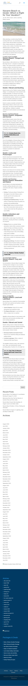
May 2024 (5, 439)
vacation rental (7, 626)
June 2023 (5, 463)
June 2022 (5, 489)
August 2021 (6, 511)
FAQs (21, 670)
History (16, 670)
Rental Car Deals (8, 657)
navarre (8, 19)
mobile (5, 606)
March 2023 (6, 470)
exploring (19, 17)
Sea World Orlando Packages (11, 646)
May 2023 (5, 465)
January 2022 (6, 500)
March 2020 (6, 549)
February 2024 (6, 446)
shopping (6, 619)
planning (6, 617)
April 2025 (5, 430)
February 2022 (6, 498)
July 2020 (5, 540)
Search (22, 387)
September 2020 (7, 536)
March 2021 (6, 522)
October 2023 (6, 454)
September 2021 (7, 509)
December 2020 (7, 529)
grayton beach (7, 600)
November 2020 (7, 531)
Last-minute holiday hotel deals (11, 650)
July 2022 (5, 487)
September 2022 (7, 483)
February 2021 (6, 525)
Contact (13, 672)
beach (11, 17)
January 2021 (6, 527)
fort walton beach (8, 598)
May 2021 (5, 518)
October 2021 (6, 507)
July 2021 (5, 514)
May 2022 (5, 492)
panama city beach (8, 613)
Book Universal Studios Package (11, 644)
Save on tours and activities (10, 653)
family (5, 593)
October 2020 (6, 533)
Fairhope (6, 591)
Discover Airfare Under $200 (10, 655)
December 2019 (6, 555)
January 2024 (6, 448)
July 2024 (5, 435)
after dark (6, 580)
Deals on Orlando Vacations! (10, 648)
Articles (6, 670)
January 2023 (6, 474)
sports (5, 621)
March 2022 (6, 496)
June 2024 (5, 437)
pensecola (6, 615)
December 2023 (7, 450)
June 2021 (5, 516)
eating (5, 587)
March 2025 (6, 432)
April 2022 (5, 494)
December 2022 (7, 476)
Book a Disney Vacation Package (11, 642)
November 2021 (6, 505)
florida (4, 19)
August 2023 (6, 459)
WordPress (14, 678)
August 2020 (6, 538)
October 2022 (6, 481)
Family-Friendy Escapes (9, 659)
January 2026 (6, 428)
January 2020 (6, 553)
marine (5, 604)
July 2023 (5, 461)
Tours (11, 670)
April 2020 (5, 547)
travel (5, 624)
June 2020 (5, 542)
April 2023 (5, 468)
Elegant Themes (14, 676)
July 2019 (5, 560)
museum (6, 608)
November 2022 (7, 479)
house (5, 602)
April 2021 (5, 520)
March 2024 (6, 443)
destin (15, 17)
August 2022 (6, 485)
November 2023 (7, 452)
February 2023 (6, 472)
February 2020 (6, 551)
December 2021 (6, 503)
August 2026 (6, 424)
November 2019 (6, 558)
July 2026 (5, 426)
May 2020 (5, 544)
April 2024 (5, 441)
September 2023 (7, 457)
